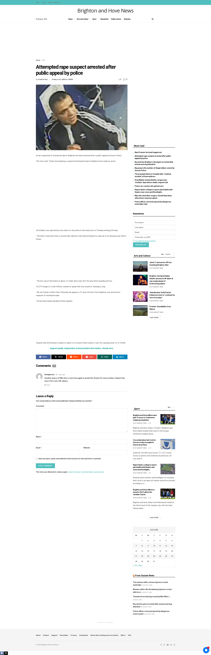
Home (38, 60)
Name (39, 437)
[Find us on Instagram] (174, 19)
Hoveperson (49, 374)
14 (136, 551)
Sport (94, 19)
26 (166, 556)
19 (166, 551)
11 (160, 546)
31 (154, 561)
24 (154, 556)
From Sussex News (144, 575)
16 (148, 551)
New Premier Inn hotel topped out (148, 152)
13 (172, 546)
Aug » (140, 565)
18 (160, 551)
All (162, 254)
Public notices (116, 19)
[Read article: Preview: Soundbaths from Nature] (140, 310)
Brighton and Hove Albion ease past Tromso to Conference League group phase (145, 417)
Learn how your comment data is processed (86, 472)
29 (142, 561)
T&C (129, 635)
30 (148, 561)
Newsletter (57, 2)
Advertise (127, 19)
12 (166, 546)
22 (142, 556)
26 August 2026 (157, 301)
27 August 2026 (157, 268)
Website (87, 448)
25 (160, 556)
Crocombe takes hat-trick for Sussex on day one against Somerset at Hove (144, 442)
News (71, 19)
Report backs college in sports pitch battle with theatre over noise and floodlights (145, 467)
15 (142, 551)
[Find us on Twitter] (162, 19)
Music (168, 254)
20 (172, 551)
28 (136, 561)
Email (39, 448)
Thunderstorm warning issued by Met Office (151, 597)
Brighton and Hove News (105, 10)
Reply (48, 385)
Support (50, 2)
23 (148, 556)
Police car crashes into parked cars (149, 186)
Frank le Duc (43, 79)
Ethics (123, 635)
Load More (154, 317)
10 (154, 546)
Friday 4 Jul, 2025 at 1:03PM (62, 79)
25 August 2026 (157, 312)
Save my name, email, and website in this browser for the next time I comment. (69, 459)
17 (154, 551)
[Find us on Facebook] (157, 19)
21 (136, 556)
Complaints (83, 635)
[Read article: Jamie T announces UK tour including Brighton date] (140, 266)
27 (172, 556)
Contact (44, 2)
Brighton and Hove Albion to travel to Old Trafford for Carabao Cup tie (144, 492)
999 (43, 60)
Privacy (74, 635)
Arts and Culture (82, 19)
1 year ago (61, 374)
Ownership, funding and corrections (104, 635)
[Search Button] (153, 19)
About (37, 2)
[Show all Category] (173, 254)
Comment (41, 406)
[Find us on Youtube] (166, 19)
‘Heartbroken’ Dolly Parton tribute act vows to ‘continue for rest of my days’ (162, 295)
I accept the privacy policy (145, 241)
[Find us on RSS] (170, 19)
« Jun (135, 565)
